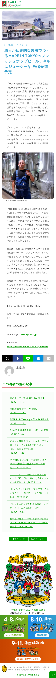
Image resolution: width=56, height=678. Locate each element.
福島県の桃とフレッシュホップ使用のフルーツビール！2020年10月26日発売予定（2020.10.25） (29, 522)
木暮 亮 (20, 367)
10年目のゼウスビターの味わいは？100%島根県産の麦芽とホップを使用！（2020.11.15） (28, 464)
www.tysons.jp (29, 334)
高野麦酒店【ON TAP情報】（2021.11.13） (24, 410)
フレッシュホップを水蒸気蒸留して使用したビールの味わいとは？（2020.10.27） (29, 508)
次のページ (36, 539)
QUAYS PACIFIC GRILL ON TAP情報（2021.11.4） (29, 432)
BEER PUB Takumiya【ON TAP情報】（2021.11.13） (29, 421)
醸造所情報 (42, 635)
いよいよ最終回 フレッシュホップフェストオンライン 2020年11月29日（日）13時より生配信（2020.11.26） (29, 447)
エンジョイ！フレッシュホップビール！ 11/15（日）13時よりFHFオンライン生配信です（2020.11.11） (29, 478)
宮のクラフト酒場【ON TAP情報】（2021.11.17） (27, 400)
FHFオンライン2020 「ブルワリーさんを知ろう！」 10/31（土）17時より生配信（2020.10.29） (29, 493)
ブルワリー (20, 45)
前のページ (19, 539)
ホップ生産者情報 (14, 635)
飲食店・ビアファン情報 (28, 659)
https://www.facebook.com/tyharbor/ (27, 346)
